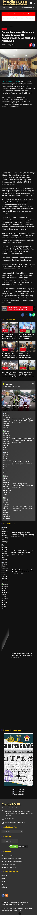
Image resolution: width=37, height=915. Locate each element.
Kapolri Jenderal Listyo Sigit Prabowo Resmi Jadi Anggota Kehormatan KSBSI (27, 336)
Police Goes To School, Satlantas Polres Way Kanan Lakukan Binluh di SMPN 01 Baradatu (23, 571)
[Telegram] (30, 315)
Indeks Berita (6, 867)
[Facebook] (22, 315)
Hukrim (4, 881)
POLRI (3, 878)
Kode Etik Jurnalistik (8, 858)
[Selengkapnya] (33, 384)
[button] (34, 3)
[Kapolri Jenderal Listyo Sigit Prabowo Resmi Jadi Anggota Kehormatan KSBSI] (27, 327)
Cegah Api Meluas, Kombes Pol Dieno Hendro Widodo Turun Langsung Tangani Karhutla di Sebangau (27, 374)
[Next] (30, 760)
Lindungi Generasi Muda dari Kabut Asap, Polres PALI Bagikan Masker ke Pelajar (9, 336)
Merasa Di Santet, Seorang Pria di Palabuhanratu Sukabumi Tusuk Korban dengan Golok (27, 355)
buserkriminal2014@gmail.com (15, 823)
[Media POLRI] (15, 3)
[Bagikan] (33, 45)
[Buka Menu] (31, 3)
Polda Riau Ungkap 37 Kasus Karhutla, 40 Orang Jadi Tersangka (23, 534)
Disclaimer (5, 864)
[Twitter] (26, 315)
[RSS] (6, 895)
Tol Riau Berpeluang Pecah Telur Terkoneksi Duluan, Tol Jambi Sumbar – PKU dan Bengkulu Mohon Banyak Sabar (23, 654)
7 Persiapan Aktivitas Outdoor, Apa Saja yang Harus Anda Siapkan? (23, 551)
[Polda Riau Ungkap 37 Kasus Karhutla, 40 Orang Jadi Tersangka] (5, 535)
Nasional (4, 29)
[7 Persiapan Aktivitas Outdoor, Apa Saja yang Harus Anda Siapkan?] (5, 552)
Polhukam (5, 887)
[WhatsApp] (33, 315)
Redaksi (4, 44)
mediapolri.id (27, 908)
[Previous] (7, 760)
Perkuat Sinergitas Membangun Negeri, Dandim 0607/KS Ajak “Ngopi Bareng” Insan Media (9, 355)
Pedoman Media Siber (9, 861)
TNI (3, 884)
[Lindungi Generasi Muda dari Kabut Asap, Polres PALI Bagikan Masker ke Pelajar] (10, 327)
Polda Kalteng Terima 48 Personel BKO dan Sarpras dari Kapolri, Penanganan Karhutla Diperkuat (9, 374)
